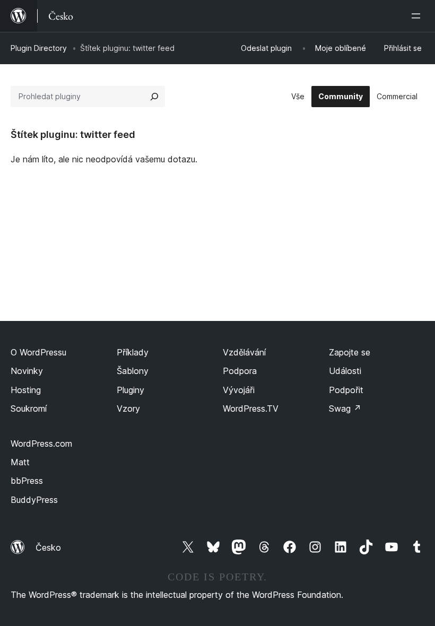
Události (345, 371)
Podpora (240, 371)
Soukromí (29, 408)
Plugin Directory (39, 48)
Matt (20, 462)
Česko (48, 547)
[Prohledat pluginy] (154, 96)
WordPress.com (41, 443)
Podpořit (346, 390)
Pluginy (130, 390)
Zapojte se (349, 352)
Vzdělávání (244, 352)
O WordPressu (38, 352)
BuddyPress (34, 499)
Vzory (128, 408)
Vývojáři (239, 390)
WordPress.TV (251, 408)
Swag (345, 408)
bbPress (27, 480)
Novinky (27, 371)
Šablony (133, 371)
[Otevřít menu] (418, 16)
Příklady (133, 352)
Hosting (26, 390)
